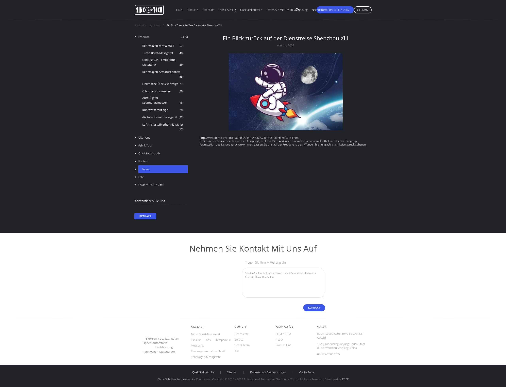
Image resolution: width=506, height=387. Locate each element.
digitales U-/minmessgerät (162, 117)
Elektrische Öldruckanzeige (162, 84)
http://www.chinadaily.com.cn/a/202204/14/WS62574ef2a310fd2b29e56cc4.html (249, 138)
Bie (237, 350)
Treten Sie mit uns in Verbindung (287, 10)
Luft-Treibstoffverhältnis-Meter (162, 127)
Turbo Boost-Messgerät (162, 53)
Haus (179, 10)
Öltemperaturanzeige (162, 91)
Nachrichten (319, 10)
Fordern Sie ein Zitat (335, 10)
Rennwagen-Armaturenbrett (162, 74)
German (362, 10)
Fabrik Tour (145, 145)
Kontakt (143, 161)
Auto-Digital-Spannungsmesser (162, 100)
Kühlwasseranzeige (162, 110)
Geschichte (242, 334)
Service (239, 339)
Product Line (283, 345)
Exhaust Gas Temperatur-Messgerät (162, 62)
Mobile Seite (306, 372)
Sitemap (232, 372)
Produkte (192, 10)
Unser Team (242, 345)
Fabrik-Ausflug (227, 10)
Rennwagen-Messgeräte (162, 46)
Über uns (208, 10)
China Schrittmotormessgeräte (176, 379)
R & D (279, 339)
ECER (345, 379)
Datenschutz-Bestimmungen (268, 372)
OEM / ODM (283, 334)
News (145, 169)
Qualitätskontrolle (251, 10)
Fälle (141, 177)
